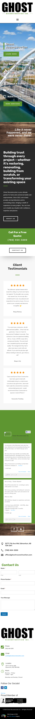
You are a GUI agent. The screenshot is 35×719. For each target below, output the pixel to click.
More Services (13, 104)
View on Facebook (22, 471)
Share (29, 471)
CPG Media (12, 716)
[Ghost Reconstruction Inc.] (7, 434)
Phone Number (6, 579)
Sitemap (3, 693)
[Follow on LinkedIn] (21, 529)
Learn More (11, 54)
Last (20, 575)
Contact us (17, 250)
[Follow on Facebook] (14, 529)
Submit (4, 614)
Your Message (5, 597)
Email (3, 588)
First (2, 575)
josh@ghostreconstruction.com (15, 655)
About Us (10, 218)
